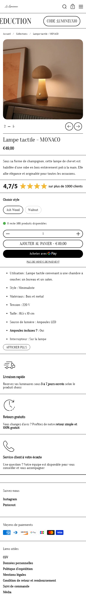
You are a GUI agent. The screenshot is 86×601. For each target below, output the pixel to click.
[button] (64, 6)
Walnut (33, 210)
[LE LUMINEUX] (31, 7)
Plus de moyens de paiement (43, 261)
